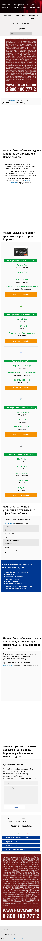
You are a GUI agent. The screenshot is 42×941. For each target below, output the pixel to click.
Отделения (20, 15)
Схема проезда (12, 845)
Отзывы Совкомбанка (15, 849)
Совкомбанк (9, 523)
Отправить (14, 807)
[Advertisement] (21, 126)
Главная (7, 15)
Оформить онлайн (21, 294)
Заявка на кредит (33, 17)
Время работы (12, 841)
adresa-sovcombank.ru (16, 938)
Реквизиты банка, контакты (17, 837)
